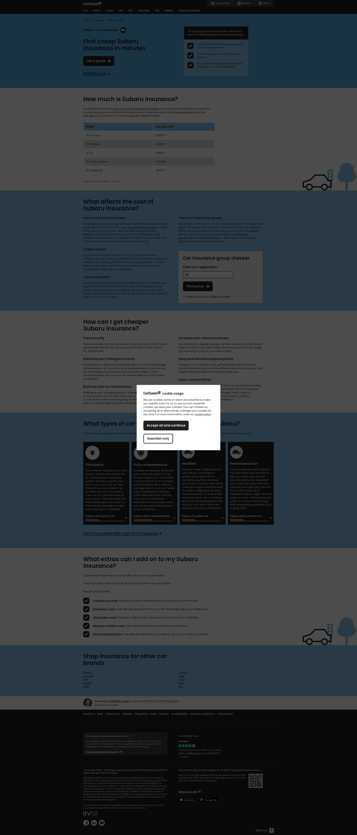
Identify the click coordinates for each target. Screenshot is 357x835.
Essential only (158, 438)
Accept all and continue (166, 425)
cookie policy (203, 414)
